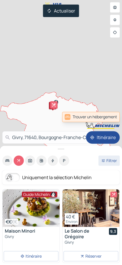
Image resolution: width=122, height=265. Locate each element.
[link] (91, 117)
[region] (31, 208)
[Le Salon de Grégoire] (90, 208)
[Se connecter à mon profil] (115, 7)
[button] (54, 105)
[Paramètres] (115, 20)
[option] (7, 161)
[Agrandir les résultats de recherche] (61, 149)
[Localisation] (115, 32)
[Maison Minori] (31, 208)
